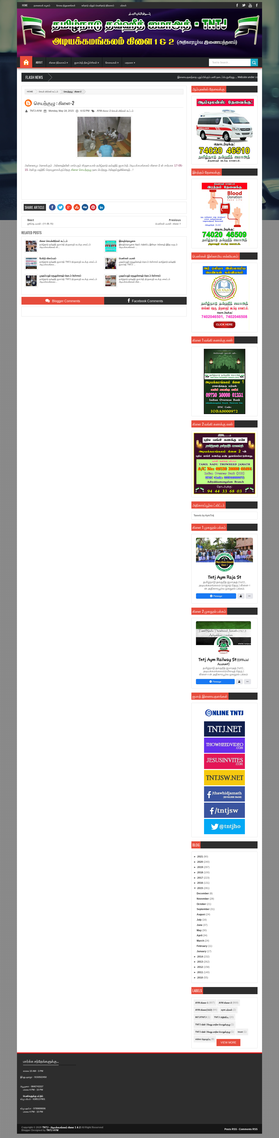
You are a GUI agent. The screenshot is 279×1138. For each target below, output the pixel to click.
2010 (200, 977)
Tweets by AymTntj (204, 515)
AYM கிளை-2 (104, 110)
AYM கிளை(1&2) (203, 1010)
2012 (200, 967)
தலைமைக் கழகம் (42, 5)
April (200, 935)
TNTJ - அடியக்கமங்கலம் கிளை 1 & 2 (61, 1127)
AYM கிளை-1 (201, 1002)
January (202, 951)
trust (240, 1032)
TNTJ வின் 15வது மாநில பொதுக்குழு (212, 1024)
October (202, 904)
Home (25, 5)
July (199, 919)
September (203, 909)
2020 (200, 861)
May (199, 930)
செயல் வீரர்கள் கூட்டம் (48, 91)
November (203, 898)
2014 (200, 956)
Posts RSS (230, 1129)
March (201, 940)
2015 (200, 888)
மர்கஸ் (123, 5)
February (202, 946)
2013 (200, 961)
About (39, 62)
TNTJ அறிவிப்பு (221, 1017)
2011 (200, 972)
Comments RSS (248, 1129)
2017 (200, 877)
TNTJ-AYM (36, 110)
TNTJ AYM (52, 1130)
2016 (200, 882)
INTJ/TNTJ (200, 1017)
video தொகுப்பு (203, 1039)
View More (228, 1042)
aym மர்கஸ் (226, 1010)
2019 (200, 867)
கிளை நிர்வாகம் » (58, 62)
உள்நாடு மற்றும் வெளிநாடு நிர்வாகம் (97, 5)
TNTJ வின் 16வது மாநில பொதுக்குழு (212, 1032)
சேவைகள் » (112, 62)
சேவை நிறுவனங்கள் (65, 5)
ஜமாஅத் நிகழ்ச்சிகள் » (86, 62)
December (203, 893)
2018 (200, 872)
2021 (200, 856)
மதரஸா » (130, 62)
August (201, 914)
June (200, 925)
